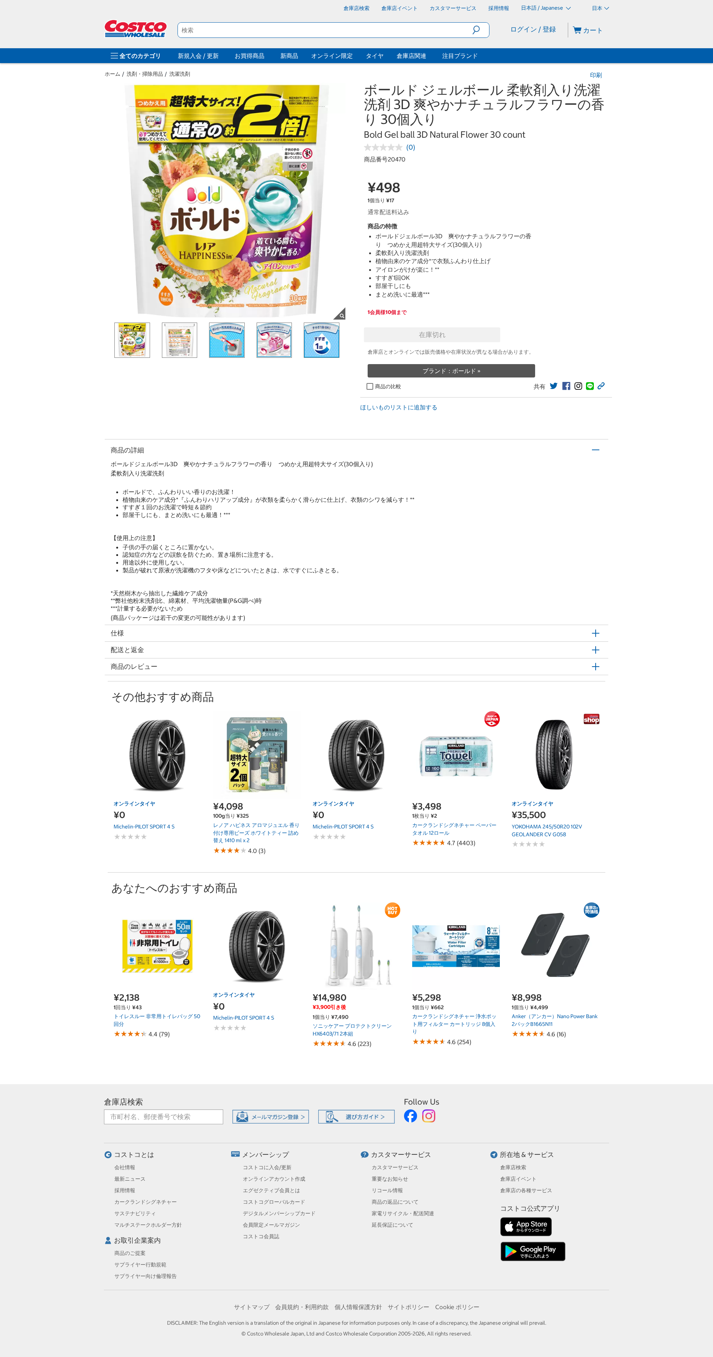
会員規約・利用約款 (302, 1307)
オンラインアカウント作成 (274, 1178)
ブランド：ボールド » (452, 371)
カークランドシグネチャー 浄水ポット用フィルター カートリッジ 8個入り (454, 1024)
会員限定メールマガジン (271, 1225)
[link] (553, 386)
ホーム (112, 74)
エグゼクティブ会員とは (271, 1190)
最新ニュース (130, 1178)
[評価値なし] (385, 147)
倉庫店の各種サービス (526, 1190)
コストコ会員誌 (261, 1236)
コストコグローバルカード (274, 1202)
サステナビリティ (135, 1213)
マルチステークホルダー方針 (148, 1225)
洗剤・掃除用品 (145, 74)
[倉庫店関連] (427, 55)
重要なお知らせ (390, 1178)
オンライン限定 (332, 55)
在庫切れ (432, 334)
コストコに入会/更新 (267, 1167)
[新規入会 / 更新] (220, 55)
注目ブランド (460, 55)
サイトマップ (252, 1307)
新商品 (289, 55)
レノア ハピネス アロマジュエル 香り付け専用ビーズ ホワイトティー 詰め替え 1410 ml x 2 (256, 833)
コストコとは (134, 1154)
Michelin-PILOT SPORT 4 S (144, 826)
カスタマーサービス (401, 1154)
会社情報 (124, 1167)
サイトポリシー (408, 1307)
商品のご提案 (130, 1253)
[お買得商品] (265, 55)
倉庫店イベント (518, 1178)
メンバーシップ (265, 1154)
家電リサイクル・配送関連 (403, 1213)
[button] (480, 30)
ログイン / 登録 (533, 29)
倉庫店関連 (411, 55)
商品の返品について (395, 1202)
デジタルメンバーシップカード (279, 1213)
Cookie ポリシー (457, 1307)
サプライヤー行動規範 (140, 1264)
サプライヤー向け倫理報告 (145, 1276)
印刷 (596, 75)
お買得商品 (249, 55)
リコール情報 (387, 1190)
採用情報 (124, 1190)
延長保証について (392, 1225)
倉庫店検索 (123, 1102)
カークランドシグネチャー (145, 1202)
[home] (136, 28)
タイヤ (375, 55)
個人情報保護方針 (358, 1307)
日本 (597, 8)
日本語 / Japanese (542, 7)
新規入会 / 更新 (198, 55)
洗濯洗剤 (179, 74)
